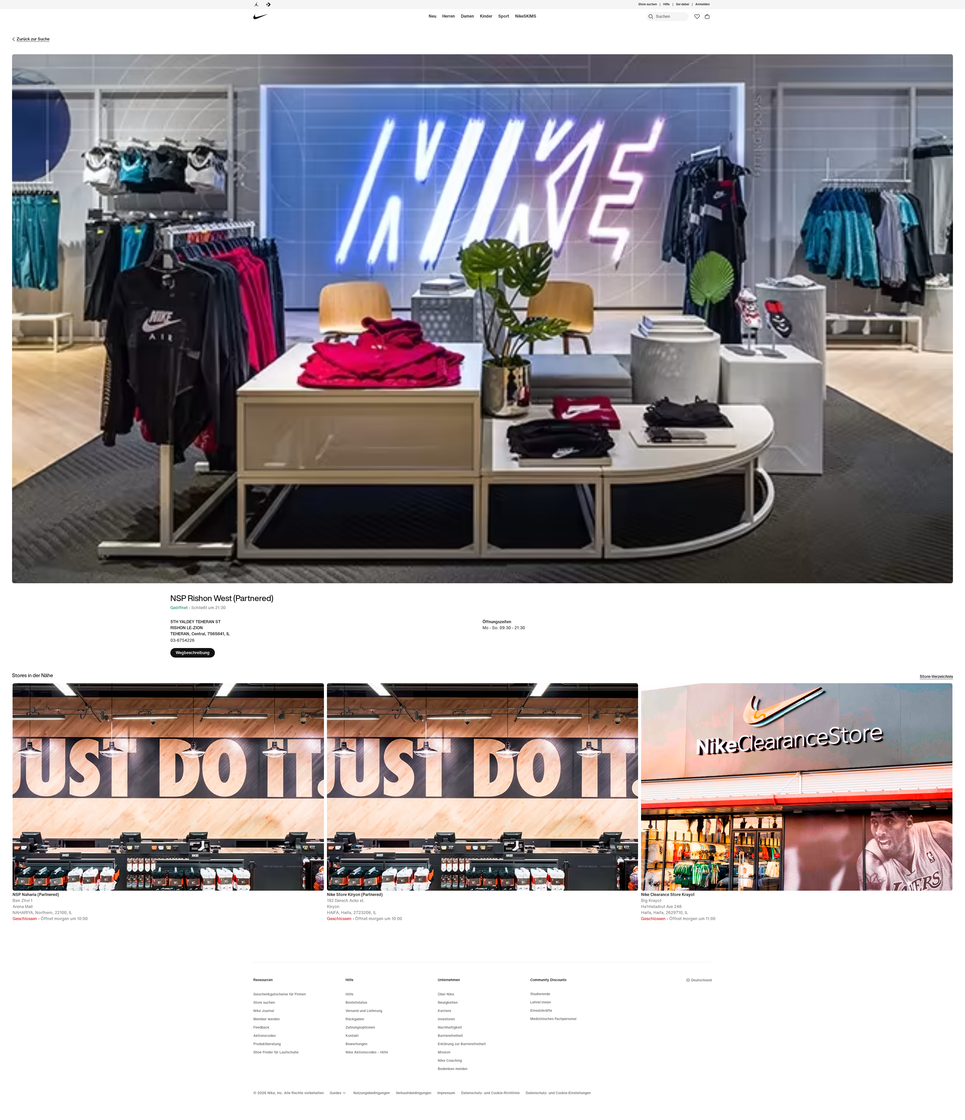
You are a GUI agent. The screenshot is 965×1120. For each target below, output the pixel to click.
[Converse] (268, 5)
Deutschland (701, 980)
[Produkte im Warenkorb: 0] (707, 16)
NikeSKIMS (525, 16)
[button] (168, 804)
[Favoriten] (697, 16)
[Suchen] (650, 16)
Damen (467, 16)
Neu (432, 16)
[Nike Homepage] (260, 16)
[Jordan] (256, 5)
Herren (448, 16)
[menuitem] (671, 5)
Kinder (486, 16)
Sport (503, 16)
